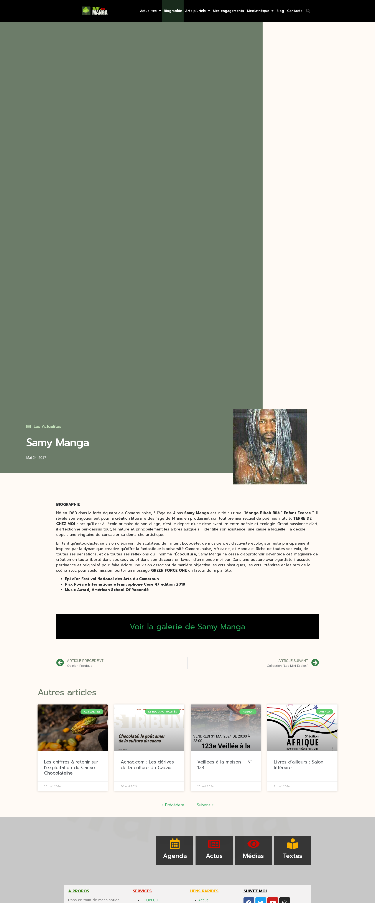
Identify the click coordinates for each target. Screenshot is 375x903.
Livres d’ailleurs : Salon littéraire (298, 765)
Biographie (173, 10)
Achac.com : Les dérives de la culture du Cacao (147, 765)
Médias (253, 855)
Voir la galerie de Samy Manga (187, 626)
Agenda (175, 855)
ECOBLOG (149, 900)
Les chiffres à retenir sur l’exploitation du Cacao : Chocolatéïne (71, 767)
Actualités (148, 10)
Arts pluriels (195, 10)
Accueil (204, 900)
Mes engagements (228, 10)
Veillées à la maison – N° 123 (224, 765)
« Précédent (172, 805)
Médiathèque (258, 10)
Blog (280, 10)
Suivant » (205, 805)
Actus (214, 855)
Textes (292, 855)
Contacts (294, 10)
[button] (308, 11)
